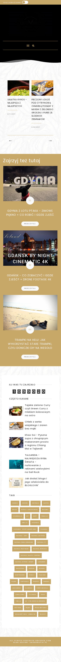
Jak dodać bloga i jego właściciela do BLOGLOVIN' (37, 482)
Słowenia (28, 588)
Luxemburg (41, 562)
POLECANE (42, 575)
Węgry (28, 608)
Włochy (43, 614)
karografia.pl (38, 642)
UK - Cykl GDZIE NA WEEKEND (35, 601)
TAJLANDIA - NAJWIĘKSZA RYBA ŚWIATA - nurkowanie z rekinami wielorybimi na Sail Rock (37, 463)
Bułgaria (45, 509)
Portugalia (25, 581)
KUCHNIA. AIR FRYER (38, 536)
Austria (46, 503)
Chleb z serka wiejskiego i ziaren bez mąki (36, 425)
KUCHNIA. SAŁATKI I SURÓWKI (30, 555)
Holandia (44, 529)
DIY (28, 516)
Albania (15, 503)
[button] (15, 44)
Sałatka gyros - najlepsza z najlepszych (17, 103)
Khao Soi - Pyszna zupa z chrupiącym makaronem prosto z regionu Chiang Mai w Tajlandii (37, 441)
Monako (42, 568)
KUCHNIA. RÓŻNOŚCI (40, 549)
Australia (35, 503)
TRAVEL (43, 594)
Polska (14, 581)
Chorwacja (17, 516)
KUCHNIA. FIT (41, 542)
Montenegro (20, 575)
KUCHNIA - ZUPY (21, 536)
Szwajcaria (20, 594)
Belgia (14, 509)
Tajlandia (32, 594)
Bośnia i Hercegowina (29, 509)
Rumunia (46, 581)
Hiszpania (35, 523)
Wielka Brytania (40, 608)
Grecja (24, 523)
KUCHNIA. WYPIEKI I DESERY (24, 562)
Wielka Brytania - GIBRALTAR (25, 614)
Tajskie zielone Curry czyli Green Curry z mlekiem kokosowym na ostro (37, 410)
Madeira (31, 568)
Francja (44, 516)
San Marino (16, 588)
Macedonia (20, 568)
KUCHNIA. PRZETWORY (21, 549)
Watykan (18, 608)
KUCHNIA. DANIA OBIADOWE (24, 542)
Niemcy (31, 575)
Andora (25, 503)
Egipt (35, 516)
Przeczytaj (30, 224)
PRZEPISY (36, 581)
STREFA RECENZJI (42, 588)
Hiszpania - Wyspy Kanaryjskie (25, 529)
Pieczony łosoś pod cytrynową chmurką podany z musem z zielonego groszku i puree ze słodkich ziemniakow (42, 109)
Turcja (18, 601)
